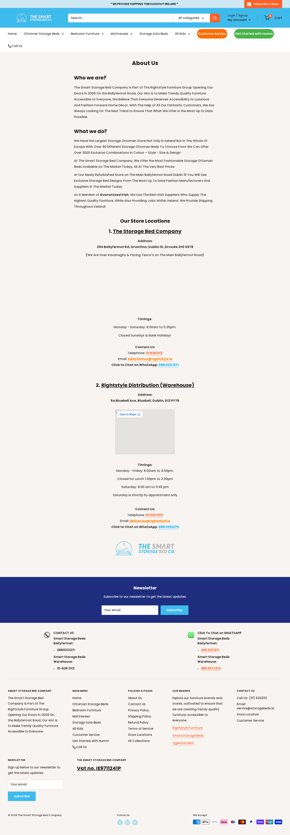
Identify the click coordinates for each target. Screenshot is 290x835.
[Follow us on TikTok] (135, 822)
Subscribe (174, 610)
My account (238, 20)
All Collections (139, 741)
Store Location (248, 714)
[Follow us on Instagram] (127, 822)
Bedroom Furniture (85, 34)
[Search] (215, 18)
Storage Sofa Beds (153, 34)
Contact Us (137, 704)
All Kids (180, 34)
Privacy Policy (138, 710)
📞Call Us (15, 46)
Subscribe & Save (266, 4)
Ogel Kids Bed (182, 743)
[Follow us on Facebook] (120, 822)
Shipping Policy (139, 716)
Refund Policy (138, 722)
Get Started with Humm (254, 34)
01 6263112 (154, 353)
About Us (135, 698)
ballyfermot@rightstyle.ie (150, 359)
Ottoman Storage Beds (42, 34)
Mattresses (119, 34)
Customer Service (212, 34)
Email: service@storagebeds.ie (255, 706)
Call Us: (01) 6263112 (252, 698)
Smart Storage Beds (188, 735)
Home (12, 34)
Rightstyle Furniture (187, 728)
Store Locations (140, 735)
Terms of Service (140, 729)
